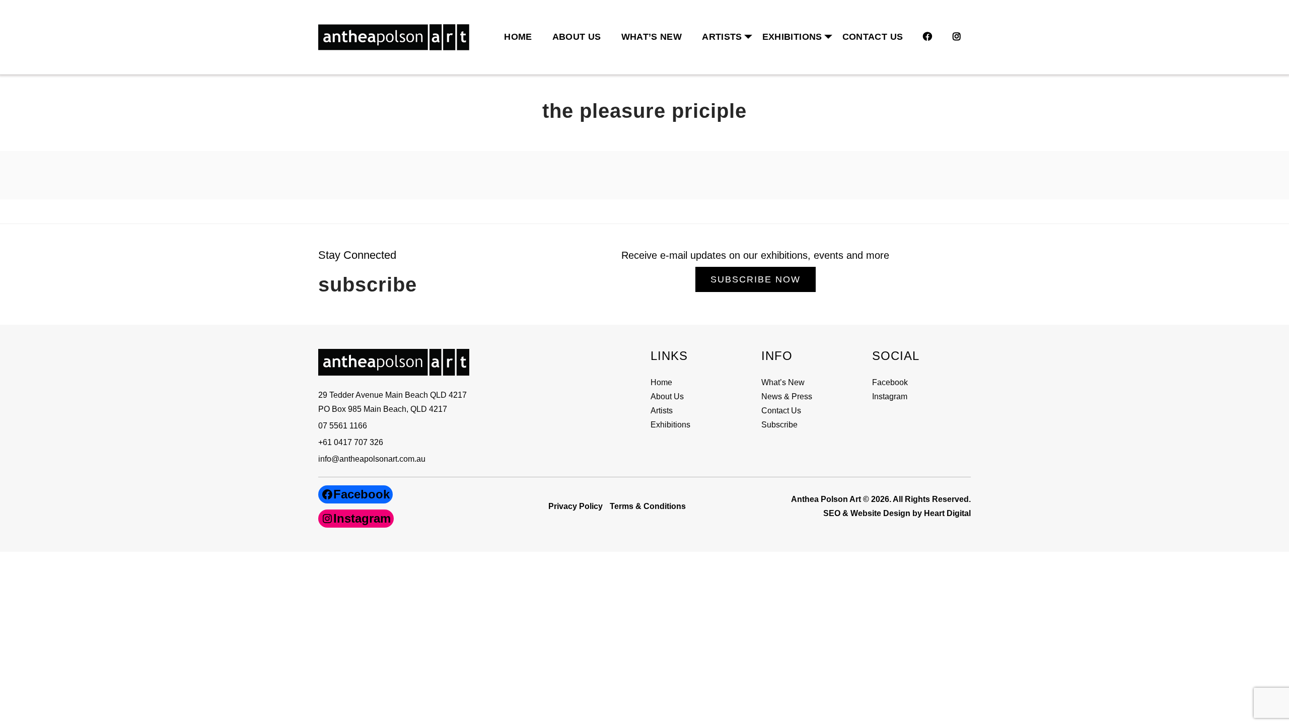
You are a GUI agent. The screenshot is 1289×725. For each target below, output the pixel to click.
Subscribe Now (755, 279)
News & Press (786, 396)
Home (518, 37)
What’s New (651, 37)
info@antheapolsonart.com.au (371, 459)
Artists (662, 410)
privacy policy (575, 506)
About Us (576, 37)
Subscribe (779, 424)
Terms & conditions (648, 506)
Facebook (890, 382)
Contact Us (872, 37)
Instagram (889, 396)
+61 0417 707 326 (350, 442)
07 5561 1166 (342, 425)
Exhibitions (792, 37)
